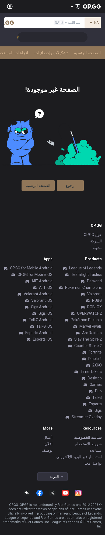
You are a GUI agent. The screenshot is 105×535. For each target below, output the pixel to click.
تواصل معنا (93, 463)
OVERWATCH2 (89, 313)
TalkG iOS (44, 326)
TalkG (97, 397)
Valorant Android (38, 294)
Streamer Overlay (87, 417)
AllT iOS (45, 287)
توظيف (46, 450)
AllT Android (42, 281)
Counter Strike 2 (88, 346)
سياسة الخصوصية (88, 437)
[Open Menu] (9, 6)
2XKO (97, 365)
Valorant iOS (41, 300)
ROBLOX (94, 307)
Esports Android (38, 333)
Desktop (95, 378)
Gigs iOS (45, 313)
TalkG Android (40, 320)
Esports (95, 404)
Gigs (98, 410)
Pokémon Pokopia (86, 320)
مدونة (97, 247)
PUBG (97, 300)
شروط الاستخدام (88, 444)
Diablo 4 (95, 358)
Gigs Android (41, 307)
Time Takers (91, 371)
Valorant (94, 294)
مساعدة (95, 450)
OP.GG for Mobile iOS (35, 274)
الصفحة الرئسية (38, 185)
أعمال (47, 437)
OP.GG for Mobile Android (31, 268)
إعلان (48, 444)
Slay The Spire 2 (88, 339)
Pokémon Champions (83, 287)
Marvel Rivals (90, 326)
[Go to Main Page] (92, 6)
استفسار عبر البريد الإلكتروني (79, 457)
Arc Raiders (92, 333)
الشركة (96, 241)
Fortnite (95, 352)
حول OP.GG (93, 234)
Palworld (94, 281)
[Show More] (75, 6)
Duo (98, 391)
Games (96, 384)
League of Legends (85, 268)
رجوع (70, 185)
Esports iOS (42, 339)
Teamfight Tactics (86, 274)
